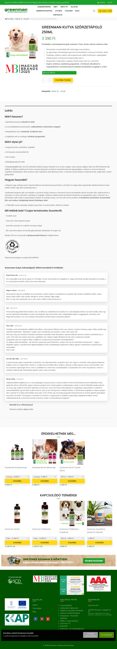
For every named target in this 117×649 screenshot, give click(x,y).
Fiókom (102, 2)
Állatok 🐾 (18, 19)
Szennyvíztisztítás (44, 11)
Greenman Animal (12, 529)
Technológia (37, 608)
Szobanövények (44, 7)
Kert (56, 7)
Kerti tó (64, 7)
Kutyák (26, 19)
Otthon (58, 11)
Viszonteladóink (66, 605)
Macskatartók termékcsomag (43, 467)
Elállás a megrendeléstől (69, 621)
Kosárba (17, 481)
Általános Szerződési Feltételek (71, 611)
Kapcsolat (57, 15)
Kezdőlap (10, 19)
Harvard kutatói (12, 167)
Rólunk (35, 605)
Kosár (110, 2)
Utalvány (69, 11)
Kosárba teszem (62, 80)
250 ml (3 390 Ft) (49, 73)
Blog (77, 11)
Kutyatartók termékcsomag (16, 467)
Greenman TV (65, 623)
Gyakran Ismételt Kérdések (70, 613)
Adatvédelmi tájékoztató (69, 608)
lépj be (26, 409)
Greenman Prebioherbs (41, 529)
